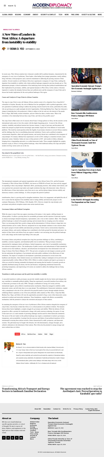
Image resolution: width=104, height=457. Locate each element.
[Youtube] (21, 438)
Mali (45, 334)
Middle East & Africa (11, 30)
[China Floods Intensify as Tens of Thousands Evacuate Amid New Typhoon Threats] (86, 130)
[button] (12, 6)
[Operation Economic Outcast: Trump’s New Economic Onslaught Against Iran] (86, 75)
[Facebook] (4, 55)
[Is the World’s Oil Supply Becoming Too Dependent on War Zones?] (86, 189)
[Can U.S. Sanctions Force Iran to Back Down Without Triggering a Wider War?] (86, 159)
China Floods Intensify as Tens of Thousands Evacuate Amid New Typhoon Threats (84, 143)
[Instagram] (8, 438)
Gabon (40, 334)
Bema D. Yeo (17, 49)
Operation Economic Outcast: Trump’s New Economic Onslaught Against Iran (86, 87)
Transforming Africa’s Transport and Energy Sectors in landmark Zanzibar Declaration (26, 389)
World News (75, 109)
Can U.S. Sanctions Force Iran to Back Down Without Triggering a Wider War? (86, 172)
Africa (23, 334)
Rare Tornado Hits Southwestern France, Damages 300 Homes (84, 114)
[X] (9, 55)
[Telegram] (27, 55)
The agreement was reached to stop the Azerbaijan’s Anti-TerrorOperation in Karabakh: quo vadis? (81, 391)
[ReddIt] (23, 55)
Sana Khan (74, 118)
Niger (51, 334)
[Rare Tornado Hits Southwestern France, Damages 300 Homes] (86, 103)
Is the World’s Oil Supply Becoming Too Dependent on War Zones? (85, 200)
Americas (74, 82)
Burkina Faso (32, 334)
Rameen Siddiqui (76, 91)
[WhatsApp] (13, 55)
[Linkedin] (18, 55)
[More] (32, 55)
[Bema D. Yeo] (4, 49)
